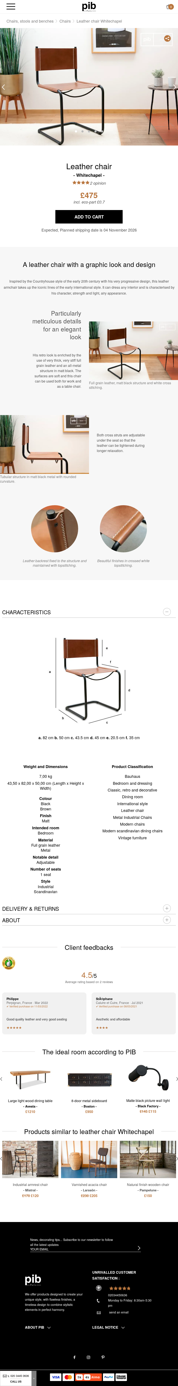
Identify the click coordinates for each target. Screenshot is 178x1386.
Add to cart (89, 217)
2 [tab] (82, 131)
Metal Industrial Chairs (132, 817)
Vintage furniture (132, 837)
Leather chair (132, 810)
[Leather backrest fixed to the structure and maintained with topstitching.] (54, 528)
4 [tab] (95, 131)
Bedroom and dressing (132, 783)
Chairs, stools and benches (30, 21)
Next (174, 87)
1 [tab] (76, 131)
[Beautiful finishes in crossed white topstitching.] (123, 528)
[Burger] (11, 7)
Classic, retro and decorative (132, 790)
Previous (3, 87)
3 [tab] (89, 131)
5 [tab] (102, 131)
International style (132, 803)
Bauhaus (132, 776)
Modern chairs (132, 824)
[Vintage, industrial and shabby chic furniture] (89, 6)
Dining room (132, 796)
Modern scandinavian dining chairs (132, 830)
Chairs (65, 21)
